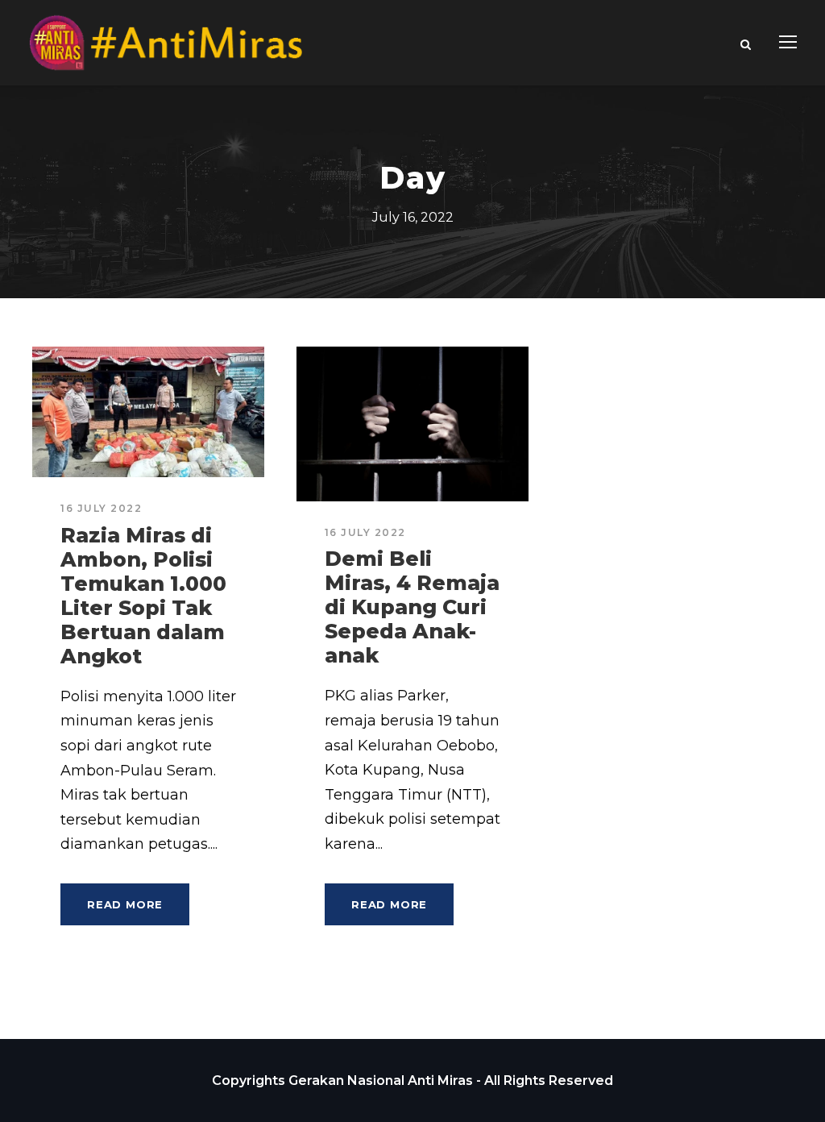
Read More (125, 904)
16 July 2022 (101, 508)
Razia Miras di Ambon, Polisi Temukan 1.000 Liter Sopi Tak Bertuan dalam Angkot (143, 595)
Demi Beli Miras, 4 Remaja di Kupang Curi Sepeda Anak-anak (412, 606)
